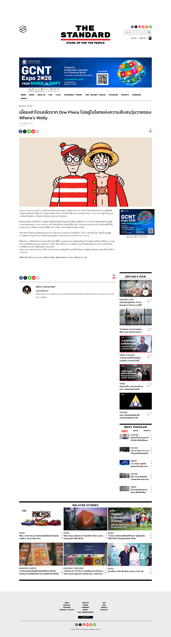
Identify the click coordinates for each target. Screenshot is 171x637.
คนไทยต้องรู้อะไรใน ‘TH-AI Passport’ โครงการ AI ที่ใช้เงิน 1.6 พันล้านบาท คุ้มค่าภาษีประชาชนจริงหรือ (131, 303)
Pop (104, 602)
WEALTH (41, 95)
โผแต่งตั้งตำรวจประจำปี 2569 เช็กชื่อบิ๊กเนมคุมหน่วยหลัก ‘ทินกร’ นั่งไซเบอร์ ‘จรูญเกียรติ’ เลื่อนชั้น (140, 438)
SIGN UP (142, 38)
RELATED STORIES (86, 505)
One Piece (29, 257)
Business (23, 568)
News (67, 602)
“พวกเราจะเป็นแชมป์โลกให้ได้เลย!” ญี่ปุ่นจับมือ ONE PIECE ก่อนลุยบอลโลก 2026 (126, 537)
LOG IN (133, 38)
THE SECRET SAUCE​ (95, 95)
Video (85, 605)
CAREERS (136, 95)
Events (104, 607)
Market (134, 461)
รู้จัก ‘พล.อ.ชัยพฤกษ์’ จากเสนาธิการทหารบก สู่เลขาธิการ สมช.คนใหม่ (140, 478)
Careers (85, 607)
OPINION (113, 95)
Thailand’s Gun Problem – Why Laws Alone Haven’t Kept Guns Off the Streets (131, 330)
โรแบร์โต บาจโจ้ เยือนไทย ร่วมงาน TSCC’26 (125, 571)
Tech (131, 299)
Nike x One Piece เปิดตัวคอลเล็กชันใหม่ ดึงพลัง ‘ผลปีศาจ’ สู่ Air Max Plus (39, 537)
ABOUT (24, 98)
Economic (124, 299)
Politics (134, 448)
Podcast (66, 605)
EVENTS (125, 95)
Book (22, 106)
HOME (23, 95)
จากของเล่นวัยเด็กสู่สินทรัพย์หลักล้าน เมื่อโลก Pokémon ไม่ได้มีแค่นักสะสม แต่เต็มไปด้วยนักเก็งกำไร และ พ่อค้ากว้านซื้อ (39, 572)
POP (50, 95)
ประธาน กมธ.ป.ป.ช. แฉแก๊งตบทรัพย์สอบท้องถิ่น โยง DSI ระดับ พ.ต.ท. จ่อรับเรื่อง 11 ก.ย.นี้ (140, 452)
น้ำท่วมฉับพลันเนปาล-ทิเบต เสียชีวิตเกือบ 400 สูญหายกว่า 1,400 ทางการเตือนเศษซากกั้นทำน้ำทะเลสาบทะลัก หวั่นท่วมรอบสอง (139, 491)
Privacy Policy (67, 609)
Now (104, 605)
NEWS (31, 95)
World (122, 355)
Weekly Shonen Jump (65, 257)
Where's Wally (49, 257)
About (85, 609)
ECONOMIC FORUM (73, 95)
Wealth (85, 602)
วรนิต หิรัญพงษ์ (27, 123)
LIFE (58, 95)
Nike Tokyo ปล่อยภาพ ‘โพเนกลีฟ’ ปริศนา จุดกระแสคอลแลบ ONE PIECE (83, 537)
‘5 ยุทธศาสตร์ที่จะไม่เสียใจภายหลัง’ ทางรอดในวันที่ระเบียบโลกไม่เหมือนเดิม (130, 359)
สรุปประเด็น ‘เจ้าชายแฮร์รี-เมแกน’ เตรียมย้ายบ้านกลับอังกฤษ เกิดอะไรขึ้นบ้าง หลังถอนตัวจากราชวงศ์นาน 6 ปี (131, 387)
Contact (104, 609)
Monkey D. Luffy (81, 257)
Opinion (66, 607)
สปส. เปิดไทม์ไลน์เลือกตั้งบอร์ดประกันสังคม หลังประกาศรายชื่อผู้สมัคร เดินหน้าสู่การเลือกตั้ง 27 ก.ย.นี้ (130, 416)
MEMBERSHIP (85, 617)
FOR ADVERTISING (85, 612)
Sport (22, 533)
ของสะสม (38, 257)
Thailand (130, 355)
